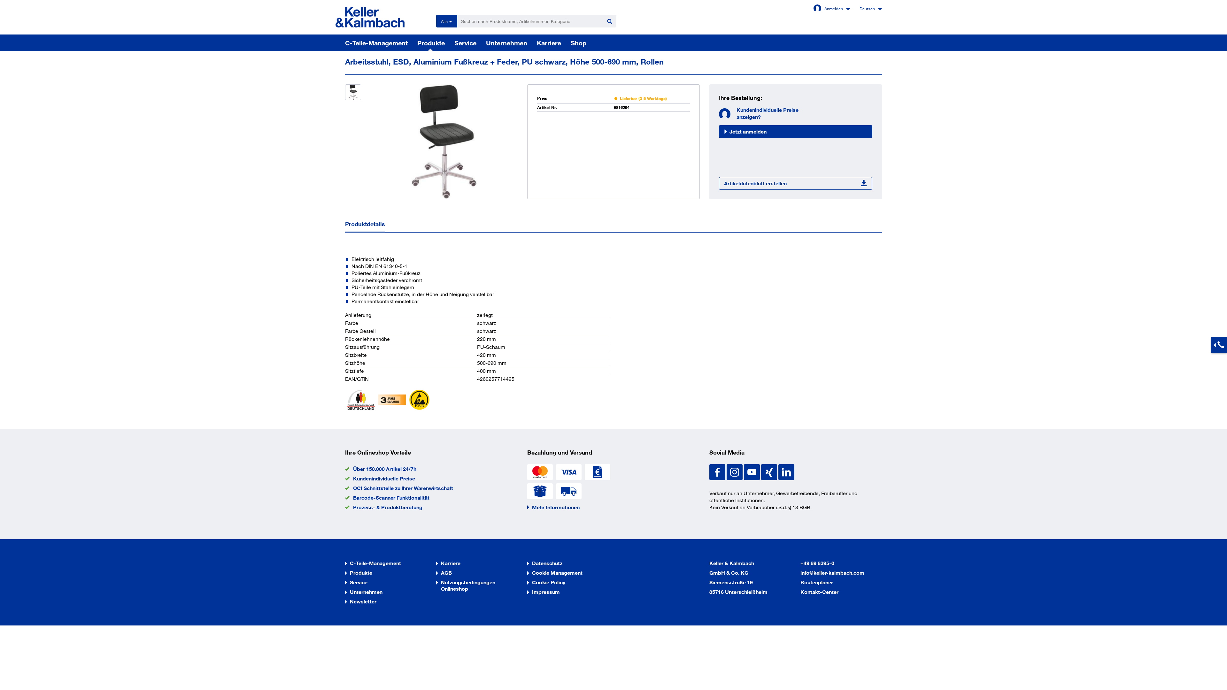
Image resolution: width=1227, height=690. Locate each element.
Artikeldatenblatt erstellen (755, 183)
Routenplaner (816, 582)
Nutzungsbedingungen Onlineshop (468, 585)
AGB (446, 573)
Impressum (546, 592)
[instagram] (735, 471)
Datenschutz (547, 563)
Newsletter (363, 601)
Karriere (549, 43)
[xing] (769, 471)
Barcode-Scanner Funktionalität (391, 497)
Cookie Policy (548, 582)
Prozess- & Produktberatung (387, 507)
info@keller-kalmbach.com (832, 573)
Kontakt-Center (819, 592)
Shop (578, 43)
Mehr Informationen (556, 507)
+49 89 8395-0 (817, 563)
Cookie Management (557, 573)
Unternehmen (506, 43)
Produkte (431, 43)
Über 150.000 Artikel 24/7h (384, 469)
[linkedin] (786, 471)
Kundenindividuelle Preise (384, 478)
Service (465, 43)
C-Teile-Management (376, 43)
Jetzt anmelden (748, 131)
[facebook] (718, 471)
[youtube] (752, 471)
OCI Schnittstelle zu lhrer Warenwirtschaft (403, 488)
